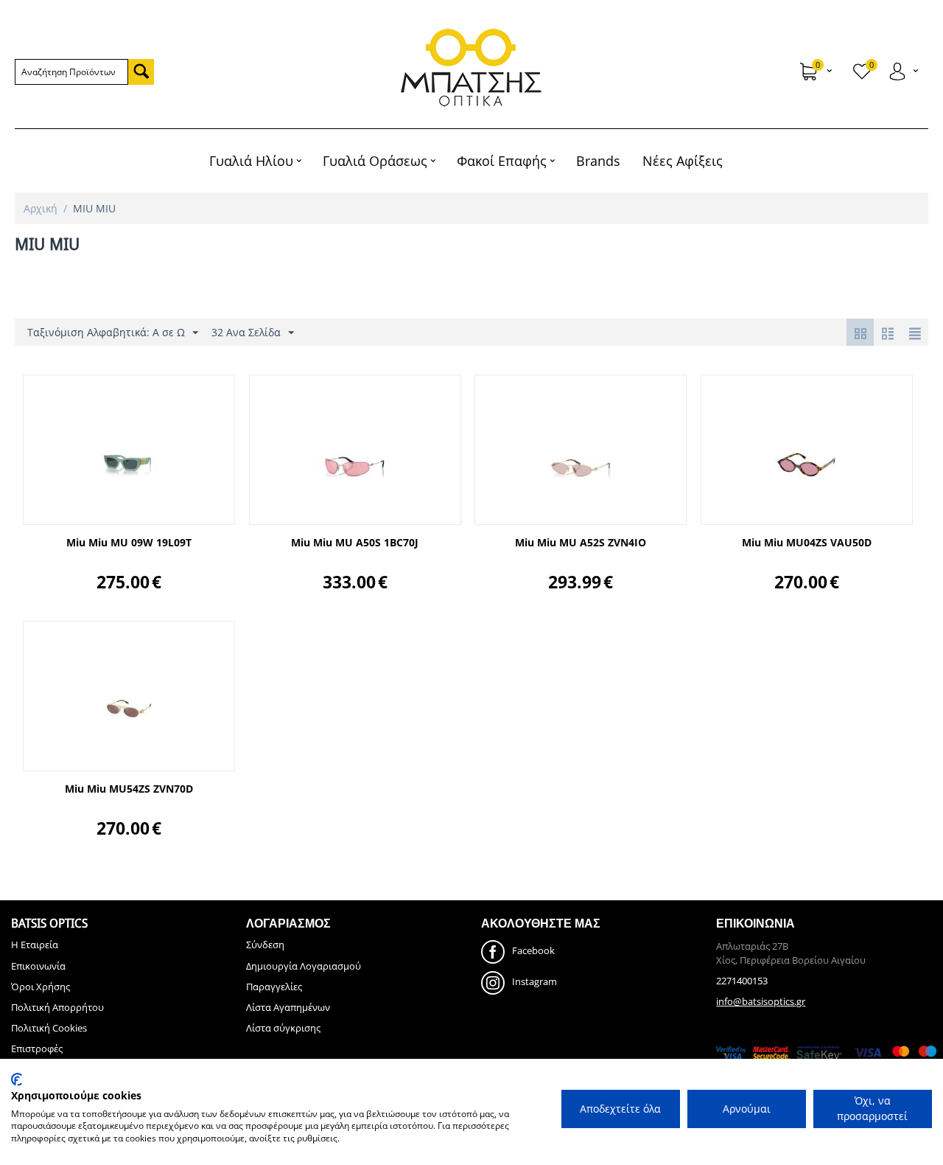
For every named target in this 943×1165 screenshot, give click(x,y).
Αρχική (40, 208)
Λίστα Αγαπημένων (288, 1007)
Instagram (534, 982)
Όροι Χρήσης (40, 986)
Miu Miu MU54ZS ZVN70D (129, 789)
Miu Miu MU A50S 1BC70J (354, 543)
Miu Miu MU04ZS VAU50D (807, 543)
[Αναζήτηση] (141, 72)
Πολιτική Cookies (49, 1027)
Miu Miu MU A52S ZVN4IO (580, 543)
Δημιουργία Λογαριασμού (303, 966)
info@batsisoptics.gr (760, 1001)
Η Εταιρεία (34, 944)
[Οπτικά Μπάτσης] (471, 67)
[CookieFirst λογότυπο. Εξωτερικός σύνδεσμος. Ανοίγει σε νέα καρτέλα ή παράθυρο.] (16, 1079)
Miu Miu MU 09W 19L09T (129, 543)
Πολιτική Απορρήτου (57, 1007)
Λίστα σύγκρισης (283, 1027)
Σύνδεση (265, 944)
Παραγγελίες (274, 986)
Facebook (533, 951)
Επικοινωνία (38, 966)
